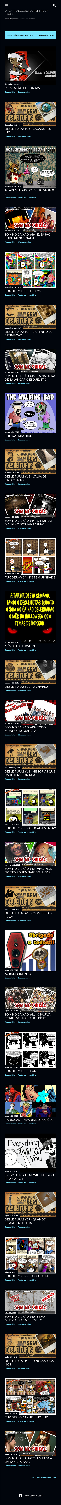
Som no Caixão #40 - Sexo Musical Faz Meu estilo (25, 1318)
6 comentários (24, 1022)
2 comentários (24, 978)
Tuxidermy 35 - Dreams (23, 291)
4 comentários (24, 92)
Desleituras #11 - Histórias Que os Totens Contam (30, 773)
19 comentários (24, 339)
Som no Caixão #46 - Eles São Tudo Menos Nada (27, 236)
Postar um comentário (27, 198)
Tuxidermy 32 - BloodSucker (28, 1276)
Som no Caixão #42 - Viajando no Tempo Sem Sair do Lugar (28, 870)
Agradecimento (18, 974)
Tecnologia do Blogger (33, 1496)
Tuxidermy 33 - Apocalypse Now (30, 828)
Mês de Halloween (20, 646)
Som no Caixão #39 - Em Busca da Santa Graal (28, 1459)
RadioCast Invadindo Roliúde (29, 1119)
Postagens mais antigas (44, 1478)
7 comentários (24, 1227)
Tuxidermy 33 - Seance (22, 1071)
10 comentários (24, 528)
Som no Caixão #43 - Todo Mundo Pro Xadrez (25, 728)
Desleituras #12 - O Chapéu (26, 686)
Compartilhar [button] (10, 92)
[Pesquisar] (54, 5)
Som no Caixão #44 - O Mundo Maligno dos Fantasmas (28, 522)
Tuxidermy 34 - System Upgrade (30, 577)
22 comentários (24, 1324)
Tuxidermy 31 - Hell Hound (26, 1417)
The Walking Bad (18, 435)
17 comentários (24, 242)
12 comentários (24, 136)
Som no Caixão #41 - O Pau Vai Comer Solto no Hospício (28, 1016)
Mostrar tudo (46, 35)
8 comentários (24, 383)
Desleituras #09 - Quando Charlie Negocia (25, 1221)
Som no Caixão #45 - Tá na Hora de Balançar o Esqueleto (30, 377)
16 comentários (24, 876)
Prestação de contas (22, 88)
